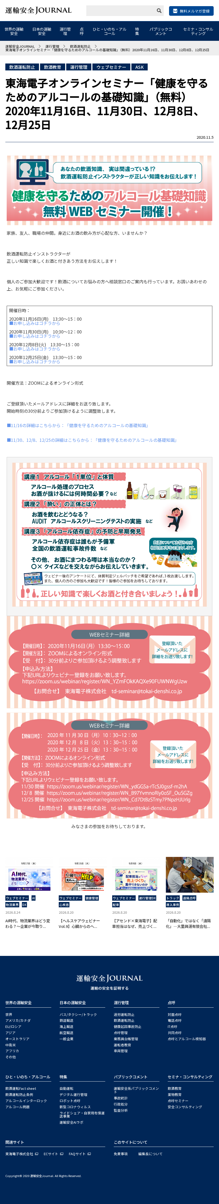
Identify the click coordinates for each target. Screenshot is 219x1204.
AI (33, 898)
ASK (139, 67)
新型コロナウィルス (75, 1106)
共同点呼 (175, 1032)
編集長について (150, 1153)
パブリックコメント (161, 31)
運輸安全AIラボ (71, 1122)
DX (24, 905)
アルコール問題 (17, 1106)
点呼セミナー (178, 1100)
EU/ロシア (13, 1026)
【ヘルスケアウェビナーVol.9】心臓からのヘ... (79, 923)
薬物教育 (175, 1094)
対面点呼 (175, 1014)
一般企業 (66, 1038)
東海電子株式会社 (19, 1153)
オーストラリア (17, 1038)
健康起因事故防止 (128, 1026)
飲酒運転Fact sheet (20, 1088)
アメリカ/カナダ (18, 1020)
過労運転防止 (124, 1014)
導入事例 (172, 905)
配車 (116, 905)
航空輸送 (66, 1032)
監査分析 (121, 1110)
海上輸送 (66, 1026)
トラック (172, 898)
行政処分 (121, 1104)
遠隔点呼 (189, 898)
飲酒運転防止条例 (19, 1094)
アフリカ (12, 1050)
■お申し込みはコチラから (34, 323)
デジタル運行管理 (73, 1094)
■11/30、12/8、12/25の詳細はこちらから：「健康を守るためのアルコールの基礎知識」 (93, 440)
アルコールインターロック (26, 1100)
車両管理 (121, 1050)
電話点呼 (175, 1020)
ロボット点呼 (70, 1100)
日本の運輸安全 (41, 31)
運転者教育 (122, 1044)
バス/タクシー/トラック (78, 1014)
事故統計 (121, 1097)
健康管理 (91, 898)
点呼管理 (121, 1032)
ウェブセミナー (111, 67)
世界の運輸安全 (14, 31)
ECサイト (51, 1153)
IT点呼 (172, 1026)
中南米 (10, 1044)
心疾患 (64, 905)
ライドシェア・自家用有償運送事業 (82, 1114)
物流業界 (12, 905)
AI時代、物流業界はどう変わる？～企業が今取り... (27, 923)
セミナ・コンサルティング (198, 31)
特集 (137, 31)
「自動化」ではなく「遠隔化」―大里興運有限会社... (188, 923)
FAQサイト (77, 1153)
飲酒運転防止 (22, 67)
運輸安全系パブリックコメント (136, 1090)
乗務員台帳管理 (126, 1038)
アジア (10, 1032)
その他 (10, 1056)
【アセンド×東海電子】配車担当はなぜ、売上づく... (134, 923)
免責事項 (121, 1153)
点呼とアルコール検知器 (187, 1038)
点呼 (82, 31)
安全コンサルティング (185, 1106)
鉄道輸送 (66, 1020)
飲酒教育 (52, 67)
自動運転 (66, 1088)
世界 (8, 1014)
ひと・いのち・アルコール (109, 31)
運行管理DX (147, 898)
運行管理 (65, 31)
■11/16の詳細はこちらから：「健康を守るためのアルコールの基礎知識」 (78, 425)
